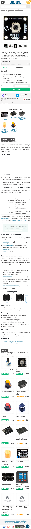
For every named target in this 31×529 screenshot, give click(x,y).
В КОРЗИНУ (5, 373)
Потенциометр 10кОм (8, 370)
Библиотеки (23, 522)
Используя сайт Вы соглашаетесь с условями (15, 521)
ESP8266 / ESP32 (22, 220)
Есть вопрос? (19, 526)
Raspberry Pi (6, 249)
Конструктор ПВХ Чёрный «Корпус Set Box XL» (22, 118)
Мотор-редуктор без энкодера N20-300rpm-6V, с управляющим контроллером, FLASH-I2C (8, 509)
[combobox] (24, 64)
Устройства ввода (19, 10)
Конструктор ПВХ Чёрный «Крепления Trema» (21, 439)
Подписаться (20, 396)
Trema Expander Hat (8, 245)
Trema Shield (4, 119)
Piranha (3, 222)
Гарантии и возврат (10, 521)
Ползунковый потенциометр (11, 285)
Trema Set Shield (6, 484)
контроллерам (5, 218)
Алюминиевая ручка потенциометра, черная (21, 416)
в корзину (14, 90)
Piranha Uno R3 (13, 117)
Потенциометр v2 (7, 276)
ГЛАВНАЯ (3, 10)
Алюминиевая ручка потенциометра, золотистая (4, 131)
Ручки (4, 251)
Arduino (14, 220)
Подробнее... (14, 58)
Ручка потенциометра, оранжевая (13, 130)
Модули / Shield (10, 10)
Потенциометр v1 (7, 269)
